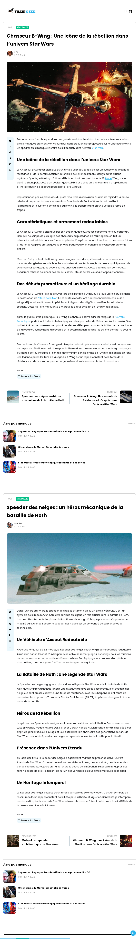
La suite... (132, 423)
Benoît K (18, 523)
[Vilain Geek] (22, 11)
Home (9, 27)
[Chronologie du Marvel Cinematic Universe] (9, 451)
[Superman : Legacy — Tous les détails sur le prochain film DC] (9, 436)
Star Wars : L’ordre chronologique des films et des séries (51, 462)
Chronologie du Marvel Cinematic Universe (43, 447)
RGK (16, 52)
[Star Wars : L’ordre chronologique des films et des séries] (9, 467)
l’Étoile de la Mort (48, 298)
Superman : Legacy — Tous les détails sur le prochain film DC (54, 431)
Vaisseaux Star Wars (29, 376)
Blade (108, 178)
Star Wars (22, 27)
